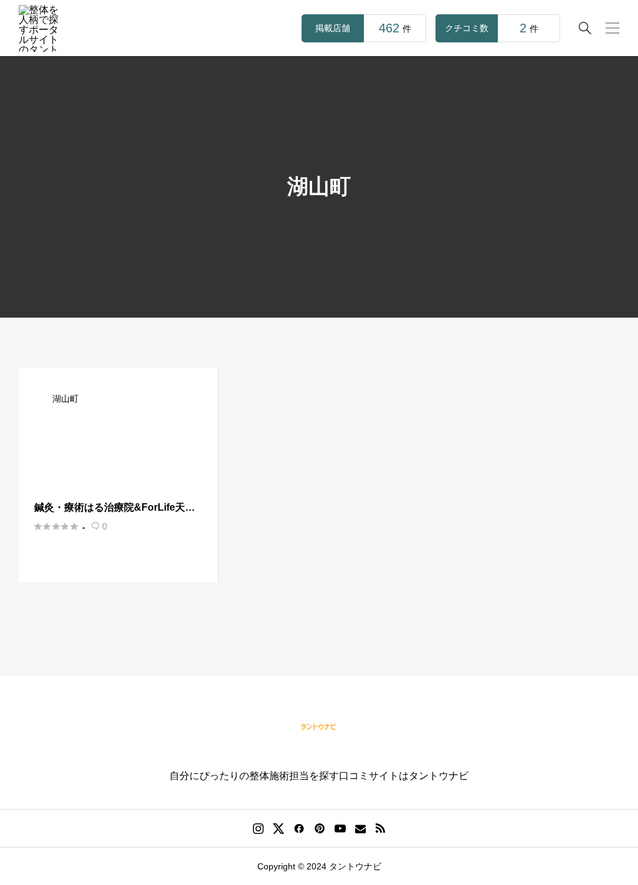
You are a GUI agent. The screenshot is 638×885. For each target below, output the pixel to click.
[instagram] (258, 828)
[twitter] (278, 828)
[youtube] (340, 828)
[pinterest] (319, 828)
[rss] (380, 828)
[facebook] (299, 828)
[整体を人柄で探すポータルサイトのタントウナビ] (42, 28)
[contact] (360, 828)
